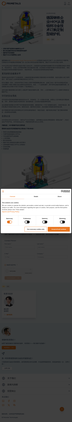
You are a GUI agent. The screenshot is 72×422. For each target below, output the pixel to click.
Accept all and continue (58, 229)
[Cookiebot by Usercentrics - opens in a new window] (62, 191)
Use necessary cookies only (35, 229)
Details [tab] (36, 196)
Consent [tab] (12, 196)
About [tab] (59, 196)
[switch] (27, 222)
